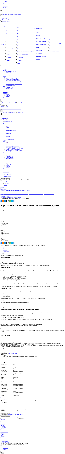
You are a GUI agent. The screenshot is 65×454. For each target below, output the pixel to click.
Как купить (5, 86)
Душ (29, 194)
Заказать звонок (4, 119)
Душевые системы (7, 194)
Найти (2, 452)
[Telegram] (13, 201)
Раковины (41, 194)
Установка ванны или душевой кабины (14, 81)
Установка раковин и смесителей (13, 80)
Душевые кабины (47, 194)
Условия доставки (9, 88)
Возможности (3, 433)
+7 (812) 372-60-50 (4, 11)
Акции (4, 76)
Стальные (18, 197)
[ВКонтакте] (1, 201)
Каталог (5, 70)
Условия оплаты (9, 87)
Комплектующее (4, 197)
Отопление (8, 73)
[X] (6, 201)
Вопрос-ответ (3, 436)
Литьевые (10, 197)
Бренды (2, 437)
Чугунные (14, 197)
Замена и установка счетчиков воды (13, 82)
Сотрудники (3, 423)
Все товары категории (5, 397)
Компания (3, 419)
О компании (5, 93)
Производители (6, 90)
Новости (7, 94)
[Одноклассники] (3, 201)
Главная (4, 69)
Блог (2, 435)
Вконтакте (7, 183)
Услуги (4, 77)
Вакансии (3, 424)
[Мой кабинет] (1, 104)
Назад (7, 126)
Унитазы (32, 194)
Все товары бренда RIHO (6, 398)
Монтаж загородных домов (11, 78)
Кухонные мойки (20, 194)
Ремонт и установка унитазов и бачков (14, 84)
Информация (3, 427)
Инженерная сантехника (11, 71)
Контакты (5, 97)
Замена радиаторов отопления (12, 79)
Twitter (6, 185)
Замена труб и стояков (10, 85)
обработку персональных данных (15, 414)
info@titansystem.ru (6, 181)
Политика (8, 96)
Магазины (5, 92)
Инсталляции (13, 194)
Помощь (2, 428)
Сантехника (8, 72)
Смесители (36, 194)
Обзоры (2, 438)
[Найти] (1, 101)
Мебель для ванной (10, 74)
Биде (2, 194)
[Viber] (8, 201)
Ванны (52, 194)
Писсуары (26, 194)
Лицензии (8, 95)
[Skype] (12, 201)
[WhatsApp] (10, 201)
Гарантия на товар (10, 89)
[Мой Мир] (5, 201)
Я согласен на (12, 414)
